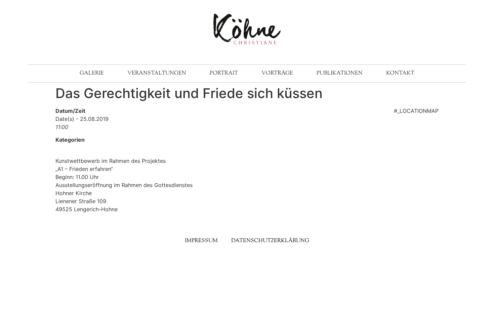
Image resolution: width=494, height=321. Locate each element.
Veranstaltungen (156, 73)
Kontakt (400, 73)
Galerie (92, 73)
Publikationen (340, 73)
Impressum (201, 241)
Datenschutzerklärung (270, 241)
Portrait (224, 73)
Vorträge (277, 73)
